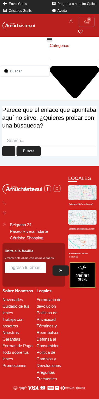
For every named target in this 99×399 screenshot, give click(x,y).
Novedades (12, 300)
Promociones (14, 365)
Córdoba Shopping (26, 238)
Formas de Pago (17, 346)
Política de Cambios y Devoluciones (49, 359)
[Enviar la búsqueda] (8, 151)
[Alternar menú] (49, 39)
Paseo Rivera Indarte (29, 231)
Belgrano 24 (20, 225)
